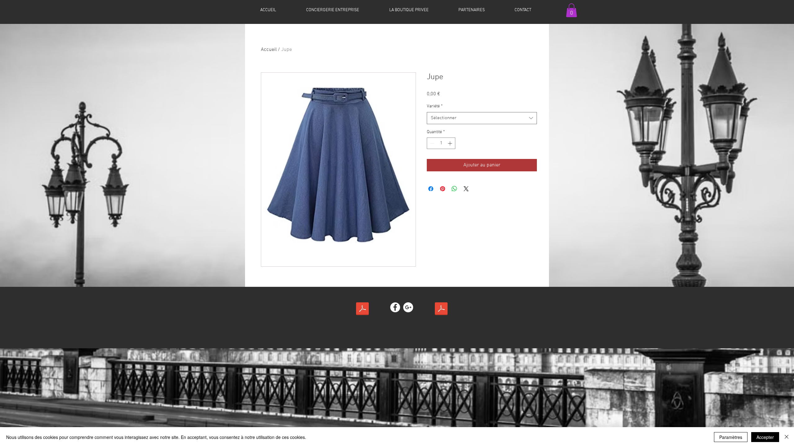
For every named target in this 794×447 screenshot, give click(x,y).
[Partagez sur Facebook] (431, 188)
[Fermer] (786, 437)
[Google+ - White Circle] (408, 307)
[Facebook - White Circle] (395, 307)
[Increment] (450, 143)
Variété (435, 106)
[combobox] (482, 118)
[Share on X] (466, 188)
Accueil (269, 50)
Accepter (765, 437)
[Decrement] (431, 143)
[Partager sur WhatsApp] (454, 188)
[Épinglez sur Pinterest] (442, 188)
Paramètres (730, 437)
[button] (571, 10)
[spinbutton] (441, 143)
